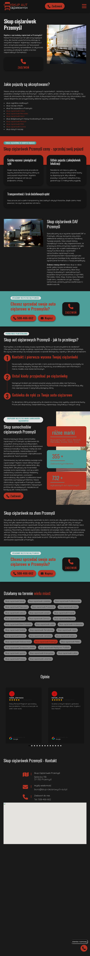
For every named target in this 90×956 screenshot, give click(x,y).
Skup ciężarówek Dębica (66, 636)
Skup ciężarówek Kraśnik (64, 613)
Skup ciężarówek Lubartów (40, 659)
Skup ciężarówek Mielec (70, 642)
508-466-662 (25, 318)
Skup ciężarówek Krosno (15, 636)
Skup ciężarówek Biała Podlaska (18, 624)
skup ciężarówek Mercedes (17, 113)
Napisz (49, 318)
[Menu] (84, 6)
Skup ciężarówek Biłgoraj (64, 619)
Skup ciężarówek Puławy (15, 659)
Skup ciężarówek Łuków (67, 653)
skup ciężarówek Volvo (15, 111)
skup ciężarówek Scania (16, 127)
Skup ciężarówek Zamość (39, 619)
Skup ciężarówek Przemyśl (45, 642)
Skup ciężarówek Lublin (45, 624)
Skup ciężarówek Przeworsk (43, 607)
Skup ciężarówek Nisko (68, 607)
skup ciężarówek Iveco (15, 116)
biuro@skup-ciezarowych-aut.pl (50, 789)
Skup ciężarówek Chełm (14, 619)
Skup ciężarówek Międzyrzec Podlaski (54, 647)
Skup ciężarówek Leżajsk (40, 613)
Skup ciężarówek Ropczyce (16, 607)
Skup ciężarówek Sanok (14, 601)
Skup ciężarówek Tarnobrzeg (41, 630)
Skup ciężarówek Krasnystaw (41, 653)
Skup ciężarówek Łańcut (15, 613)
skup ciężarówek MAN (15, 124)
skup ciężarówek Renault (16, 121)
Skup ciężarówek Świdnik (15, 630)
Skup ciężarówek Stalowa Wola (18, 642)
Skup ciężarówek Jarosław (40, 636)
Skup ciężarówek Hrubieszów (71, 624)
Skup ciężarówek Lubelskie (39, 601)
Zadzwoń (57, 6)
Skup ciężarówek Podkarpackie (67, 601)
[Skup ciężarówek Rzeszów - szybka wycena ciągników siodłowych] (16, 6)
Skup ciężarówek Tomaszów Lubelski (20, 647)
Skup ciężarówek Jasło (67, 630)
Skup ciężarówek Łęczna (15, 653)
